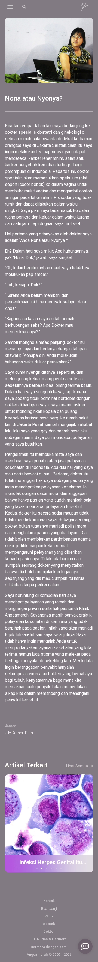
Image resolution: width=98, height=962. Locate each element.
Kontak (49, 901)
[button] (10, 7)
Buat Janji (49, 909)
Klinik (49, 916)
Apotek (49, 924)
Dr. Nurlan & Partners (48, 939)
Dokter (49, 931)
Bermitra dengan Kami (49, 947)
